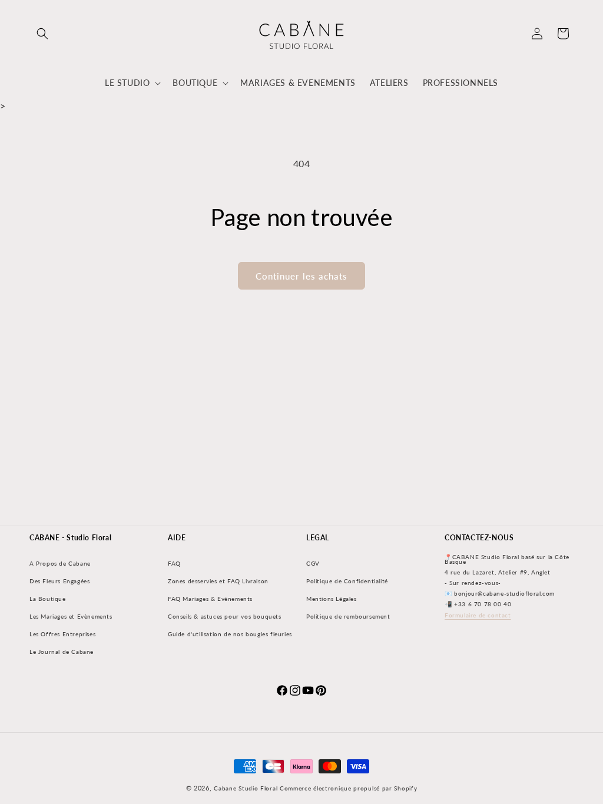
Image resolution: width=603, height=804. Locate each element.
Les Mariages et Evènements (70, 616)
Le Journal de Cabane (61, 651)
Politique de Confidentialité (347, 580)
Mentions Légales (331, 598)
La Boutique (47, 598)
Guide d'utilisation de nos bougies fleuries (230, 633)
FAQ (174, 563)
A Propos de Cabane (60, 563)
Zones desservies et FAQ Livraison (218, 580)
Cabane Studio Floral (245, 788)
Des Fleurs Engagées (59, 580)
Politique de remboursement (348, 616)
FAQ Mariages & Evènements (210, 598)
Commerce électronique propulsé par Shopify (348, 788)
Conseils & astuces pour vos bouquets (224, 616)
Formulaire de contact (478, 615)
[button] (42, 33)
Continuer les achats (301, 276)
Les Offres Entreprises (62, 633)
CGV (313, 563)
